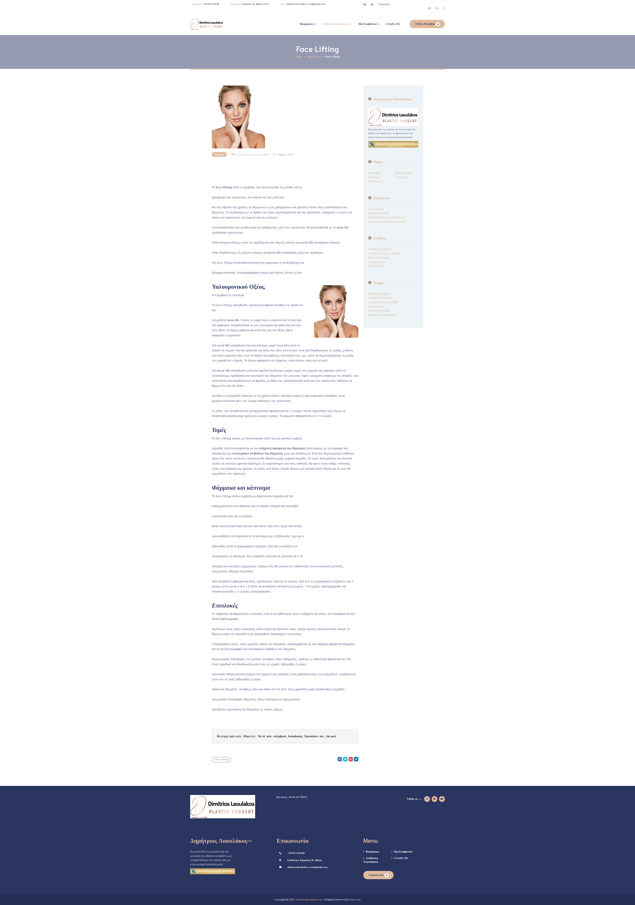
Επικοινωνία (384, 3)
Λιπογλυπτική (376, 306)
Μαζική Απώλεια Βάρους (382, 315)
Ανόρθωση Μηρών (379, 293)
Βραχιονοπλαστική (379, 310)
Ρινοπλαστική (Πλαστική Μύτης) (386, 217)
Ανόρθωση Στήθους (380, 249)
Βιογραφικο (375, 173)
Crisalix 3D (401, 177)
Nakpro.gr (355, 899)
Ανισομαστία (375, 266)
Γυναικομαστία (376, 262)
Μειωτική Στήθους (378, 257)
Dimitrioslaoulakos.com (309, 899)
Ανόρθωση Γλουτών (380, 297)
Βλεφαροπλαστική (378, 213)
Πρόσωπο (219, 154)
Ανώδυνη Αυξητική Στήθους (384, 253)
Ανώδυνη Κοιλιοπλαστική (383, 302)
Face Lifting (221, 759)
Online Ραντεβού (425, 23)
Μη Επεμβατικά (403, 173)
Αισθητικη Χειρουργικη (370, 859)
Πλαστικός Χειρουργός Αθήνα (253, 154)
